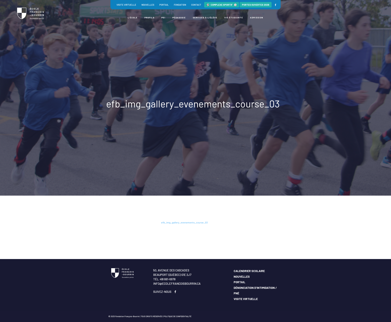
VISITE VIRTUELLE (246, 299)
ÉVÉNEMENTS (113, 222)
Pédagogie (179, 17)
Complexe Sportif (222, 4)
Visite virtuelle (126, 4)
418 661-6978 (167, 279)
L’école (132, 17)
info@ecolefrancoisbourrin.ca (177, 283)
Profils (149, 17)
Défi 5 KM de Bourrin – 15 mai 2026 (141, 222)
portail (164, 4)
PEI (163, 17)
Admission (256, 17)
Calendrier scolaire (249, 271)
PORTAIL (239, 282)
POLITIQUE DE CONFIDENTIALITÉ (177, 316)
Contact (196, 4)
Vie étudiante (233, 17)
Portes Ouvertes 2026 (255, 4)
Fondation (180, 4)
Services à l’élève (205, 17)
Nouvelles (147, 4)
